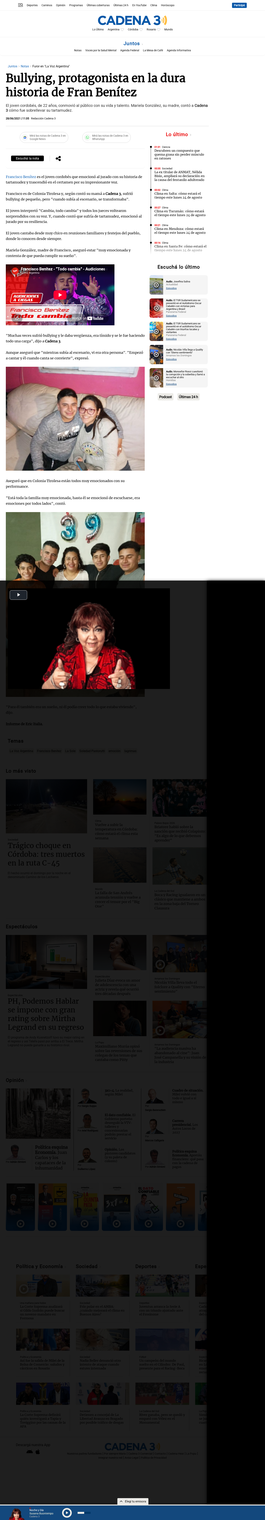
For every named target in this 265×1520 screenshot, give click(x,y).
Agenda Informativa (179, 50)
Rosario (151, 29)
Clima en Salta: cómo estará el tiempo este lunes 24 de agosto (178, 195)
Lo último (178, 134)
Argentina (114, 29)
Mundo (168, 29)
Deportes (32, 5)
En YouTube (139, 5)
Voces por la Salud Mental (100, 50)
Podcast (165, 397)
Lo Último (98, 29)
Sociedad (167, 168)
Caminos (47, 5)
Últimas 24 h (120, 5)
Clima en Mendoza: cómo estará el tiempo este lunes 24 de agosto (180, 231)
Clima (153, 5)
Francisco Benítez (21, 177)
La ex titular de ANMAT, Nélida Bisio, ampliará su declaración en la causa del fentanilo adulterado (179, 176)
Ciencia (166, 147)
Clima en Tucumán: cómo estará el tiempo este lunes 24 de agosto (180, 213)
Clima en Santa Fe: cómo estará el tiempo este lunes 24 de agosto (180, 248)
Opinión (60, 5)
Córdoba (133, 29)
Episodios (171, 288)
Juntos (132, 43)
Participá (239, 5)
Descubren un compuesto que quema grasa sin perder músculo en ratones (179, 154)
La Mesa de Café (153, 50)
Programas (76, 5)
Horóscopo (167, 5)
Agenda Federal (129, 50)
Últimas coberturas (98, 5)
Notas (77, 50)
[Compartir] (58, 159)
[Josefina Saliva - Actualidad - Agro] (156, 285)
